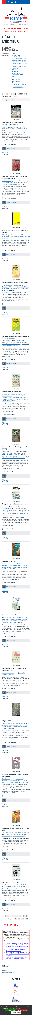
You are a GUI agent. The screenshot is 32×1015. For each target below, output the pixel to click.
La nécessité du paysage (19, 84)
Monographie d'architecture (16, 78)
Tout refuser (23, 1010)
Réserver (5, 152)
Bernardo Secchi (7, 617)
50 (19, 919)
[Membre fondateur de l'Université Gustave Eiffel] (16, 999)
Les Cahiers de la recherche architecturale (19, 57)
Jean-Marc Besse (14, 342)
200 (27, 919)
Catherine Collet (20, 127)
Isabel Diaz (5, 833)
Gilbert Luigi (5, 235)
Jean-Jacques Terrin (7, 451)
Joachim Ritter (6, 340)
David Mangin (6, 723)
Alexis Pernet (25, 512)
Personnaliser (16, 1012)
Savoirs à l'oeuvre (17, 86)
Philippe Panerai (20, 723)
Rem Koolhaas (6, 127)
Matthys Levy (20, 564)
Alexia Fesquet (6, 510)
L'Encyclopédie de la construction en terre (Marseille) (18, 74)
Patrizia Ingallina (22, 617)
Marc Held (5, 885)
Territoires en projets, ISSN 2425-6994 (13, 836)
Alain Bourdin (6, 779)
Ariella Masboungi (7, 181)
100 (23, 919)
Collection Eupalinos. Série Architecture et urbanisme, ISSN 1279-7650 (14, 567)
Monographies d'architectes (16, 82)
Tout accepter (11, 1010)
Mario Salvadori (6, 564)
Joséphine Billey (6, 508)
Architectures (16, 55)
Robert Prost (19, 779)
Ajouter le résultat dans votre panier (16, 100)
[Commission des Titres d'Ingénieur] (16, 992)
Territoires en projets (18, 87)
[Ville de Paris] (16, 979)
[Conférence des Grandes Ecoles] (16, 985)
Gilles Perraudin (18, 885)
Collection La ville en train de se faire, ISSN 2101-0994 (15, 457)
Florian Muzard (6, 394)
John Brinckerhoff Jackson (9, 285)
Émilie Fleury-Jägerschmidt (21, 833)
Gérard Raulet (20, 340)
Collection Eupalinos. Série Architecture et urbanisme (19, 61)
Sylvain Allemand (7, 396)
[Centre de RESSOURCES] (16, 15)
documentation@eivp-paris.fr (8, 972)
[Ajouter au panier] (4, 148)
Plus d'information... (10, 144)
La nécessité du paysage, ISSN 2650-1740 (15, 344)
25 (15, 919)
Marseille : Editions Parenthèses (19, 129)
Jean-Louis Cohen (7, 182)
